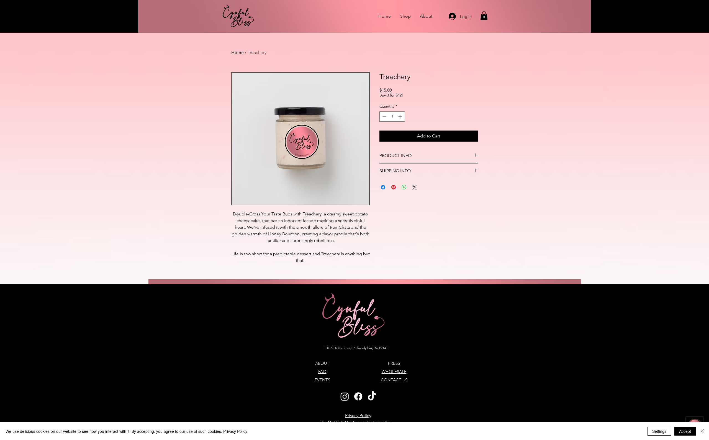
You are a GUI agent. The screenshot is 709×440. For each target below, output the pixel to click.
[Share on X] (414, 187)
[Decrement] (383, 116)
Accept (685, 431)
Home (237, 52)
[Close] (702, 431)
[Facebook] (358, 396)
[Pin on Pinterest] (393, 187)
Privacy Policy (235, 431)
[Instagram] (344, 396)
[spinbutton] (392, 116)
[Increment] (400, 116)
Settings (659, 431)
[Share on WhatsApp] (404, 187)
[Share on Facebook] (383, 187)
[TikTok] (371, 396)
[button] (484, 15)
